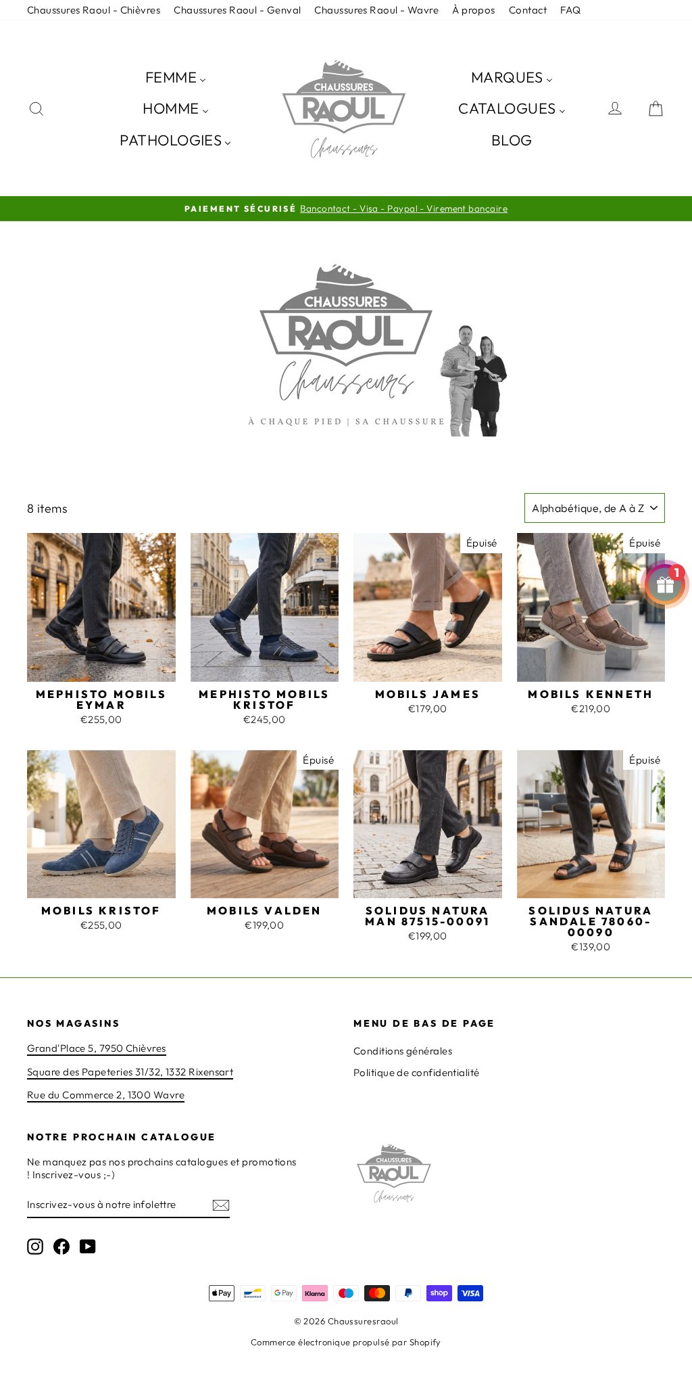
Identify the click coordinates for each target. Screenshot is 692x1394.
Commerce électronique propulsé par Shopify (346, 1342)
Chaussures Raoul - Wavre (376, 9)
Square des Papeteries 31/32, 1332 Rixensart (130, 1071)
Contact (528, 9)
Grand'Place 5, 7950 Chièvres (96, 1048)
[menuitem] (176, 76)
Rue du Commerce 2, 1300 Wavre (105, 1094)
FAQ (570, 9)
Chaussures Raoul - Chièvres (93, 9)
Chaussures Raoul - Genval (237, 9)
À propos (473, 9)
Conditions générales (402, 1050)
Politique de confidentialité (416, 1072)
